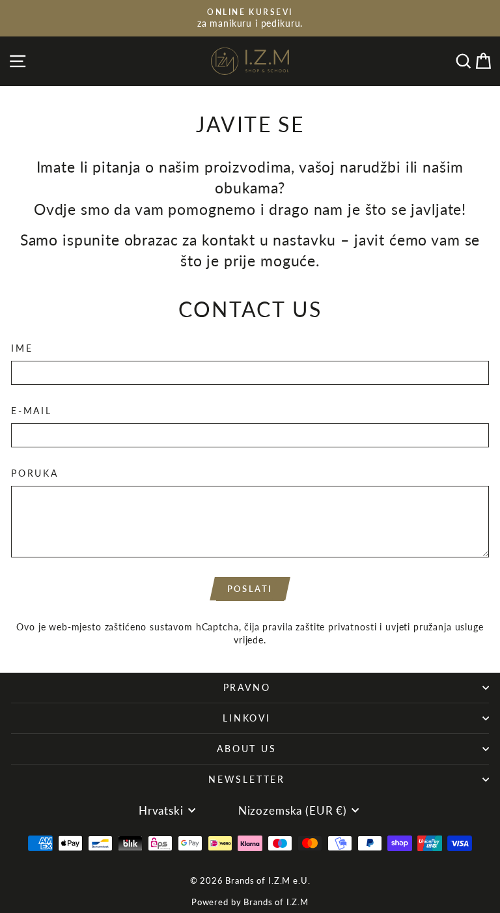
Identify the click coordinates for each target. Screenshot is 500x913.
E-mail (31, 410)
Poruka (35, 473)
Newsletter (246, 779)
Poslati (250, 588)
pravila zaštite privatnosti (319, 626)
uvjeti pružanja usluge (434, 626)
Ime (22, 348)
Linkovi (247, 717)
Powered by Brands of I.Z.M (250, 902)
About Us (246, 748)
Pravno (247, 687)
